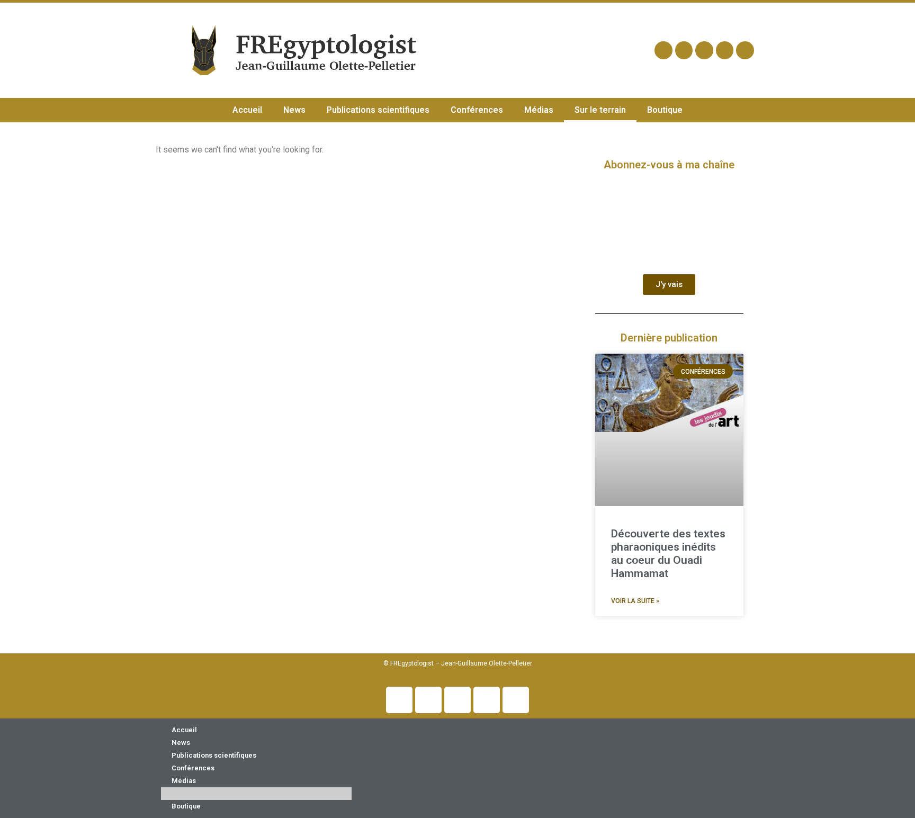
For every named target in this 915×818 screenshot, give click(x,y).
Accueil (247, 110)
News (294, 110)
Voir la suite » (635, 601)
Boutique (665, 110)
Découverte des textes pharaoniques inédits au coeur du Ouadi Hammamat (668, 553)
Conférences (477, 110)
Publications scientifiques (378, 110)
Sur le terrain (600, 110)
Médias (538, 110)
